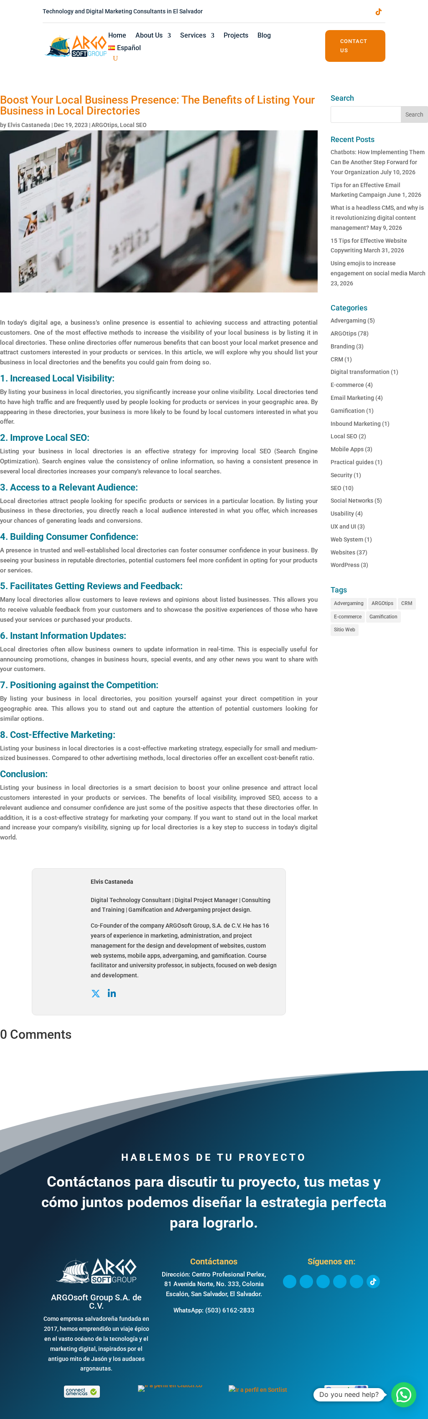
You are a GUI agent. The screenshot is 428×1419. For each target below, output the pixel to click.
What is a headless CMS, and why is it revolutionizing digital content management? (377, 217)
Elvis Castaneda (29, 125)
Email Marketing (352, 397)
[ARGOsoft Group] (96, 1282)
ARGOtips (104, 125)
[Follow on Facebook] (295, 11)
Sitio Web (344, 630)
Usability (342, 513)
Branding (343, 346)
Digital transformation (360, 372)
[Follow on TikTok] (378, 11)
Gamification (348, 410)
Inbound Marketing (356, 423)
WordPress (345, 565)
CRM (337, 359)
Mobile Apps (347, 449)
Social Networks (352, 500)
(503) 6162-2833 (230, 1310)
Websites (343, 552)
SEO (336, 488)
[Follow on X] (311, 11)
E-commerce (347, 384)
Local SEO (133, 125)
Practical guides (352, 462)
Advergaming (348, 320)
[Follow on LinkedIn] (328, 11)
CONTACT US (353, 45)
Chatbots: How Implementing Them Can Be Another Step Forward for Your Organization (378, 162)
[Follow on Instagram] (345, 11)
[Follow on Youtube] (362, 11)
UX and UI (343, 526)
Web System (347, 539)
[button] (403, 1394)
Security (341, 475)
